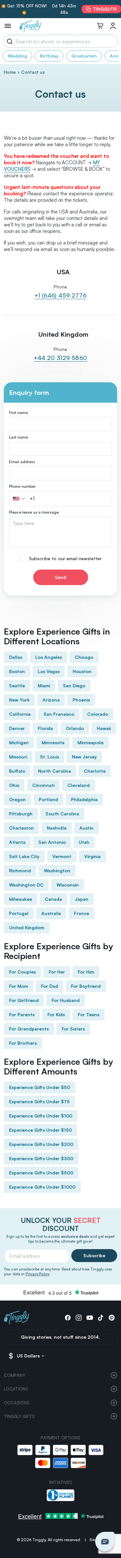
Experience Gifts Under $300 (41, 1158)
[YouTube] (89, 1317)
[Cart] (100, 25)
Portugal (18, 913)
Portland (48, 799)
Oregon (17, 799)
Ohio (14, 785)
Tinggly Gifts (19, 1416)
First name (18, 412)
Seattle (17, 685)
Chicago (84, 657)
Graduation (84, 56)
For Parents (22, 1014)
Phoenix (81, 700)
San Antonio (52, 842)
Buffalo (17, 771)
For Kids (56, 1014)
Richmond (20, 870)
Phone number (22, 486)
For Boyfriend (86, 986)
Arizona (51, 700)
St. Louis (49, 756)
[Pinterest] (111, 1317)
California (20, 714)
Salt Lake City (24, 856)
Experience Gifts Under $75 (39, 1101)
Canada (53, 899)
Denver (17, 728)
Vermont (61, 856)
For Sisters (73, 1028)
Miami (44, 685)
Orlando (75, 728)
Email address (22, 462)
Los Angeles (48, 657)
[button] (20, 498)
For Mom (18, 986)
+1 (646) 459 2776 (60, 295)
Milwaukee (20, 899)
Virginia (92, 856)
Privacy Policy (37, 1274)
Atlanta (17, 842)
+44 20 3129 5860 (60, 357)
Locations (16, 1388)
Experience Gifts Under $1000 (42, 1187)
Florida (45, 728)
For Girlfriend (24, 1000)
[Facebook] (67, 1317)
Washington (57, 870)
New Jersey (84, 756)
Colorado (97, 714)
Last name (18, 437)
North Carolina (54, 771)
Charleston (21, 828)
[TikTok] (100, 1317)
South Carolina (62, 813)
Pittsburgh (21, 813)
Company (14, 1375)
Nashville (56, 828)
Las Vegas (49, 671)
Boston (17, 671)
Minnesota (53, 742)
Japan (81, 899)
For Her (57, 972)
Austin (86, 828)
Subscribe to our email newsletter (65, 558)
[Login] (112, 25)
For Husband (66, 1000)
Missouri (18, 756)
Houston (82, 671)
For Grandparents (29, 1028)
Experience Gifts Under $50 (39, 1087)
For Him (86, 972)
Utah (84, 842)
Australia (51, 913)
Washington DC (26, 885)
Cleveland (78, 785)
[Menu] (7, 26)
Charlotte (95, 771)
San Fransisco (59, 714)
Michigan (19, 742)
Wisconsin (67, 885)
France (81, 913)
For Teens (88, 1014)
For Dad (49, 986)
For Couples (22, 972)
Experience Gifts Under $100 (40, 1115)
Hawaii (104, 728)
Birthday (49, 56)
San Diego (74, 685)
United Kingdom (26, 927)
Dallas (15, 657)
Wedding (17, 56)
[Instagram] (78, 1317)
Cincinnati (43, 785)
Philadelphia (84, 799)
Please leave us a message (34, 512)
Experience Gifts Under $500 (41, 1172)
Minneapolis (90, 742)
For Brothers (23, 1043)
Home (10, 72)
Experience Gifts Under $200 (41, 1144)
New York (19, 700)
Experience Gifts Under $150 (40, 1130)
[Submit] (8, 41)
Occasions (16, 1402)
